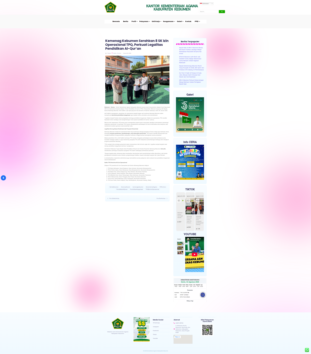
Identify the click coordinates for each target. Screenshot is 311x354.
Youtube (155, 338)
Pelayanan (143, 21)
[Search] (222, 11)
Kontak (188, 21)
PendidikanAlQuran (121, 189)
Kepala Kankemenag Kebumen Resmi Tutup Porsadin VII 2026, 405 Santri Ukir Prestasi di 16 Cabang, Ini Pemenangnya (191, 68)
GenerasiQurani (125, 187)
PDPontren (163, 187)
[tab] (180, 243)
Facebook (156, 330)
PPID (196, 21)
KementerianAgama (151, 187)
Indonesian (205, 3)
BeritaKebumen (114, 187)
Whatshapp (156, 323)
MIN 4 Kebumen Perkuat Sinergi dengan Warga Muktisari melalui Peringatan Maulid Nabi (191, 82)
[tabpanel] (194, 254)
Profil (134, 21)
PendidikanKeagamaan (136, 189)
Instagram (156, 326)
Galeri (179, 21)
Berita (125, 21)
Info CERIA (190, 142)
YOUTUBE (190, 234)
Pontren (119, 53)
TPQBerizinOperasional (152, 189)
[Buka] (3, 177)
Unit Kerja (156, 21)
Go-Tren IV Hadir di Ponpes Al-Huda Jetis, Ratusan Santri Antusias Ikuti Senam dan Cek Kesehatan (190, 75)
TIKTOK (190, 189)
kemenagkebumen (138, 187)
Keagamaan (168, 21)
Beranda (116, 21)
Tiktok (155, 334)
